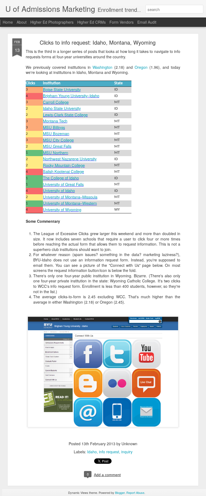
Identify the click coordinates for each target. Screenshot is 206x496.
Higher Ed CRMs (91, 22)
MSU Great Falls (57, 146)
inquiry (127, 451)
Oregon (141, 67)
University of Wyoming (62, 209)
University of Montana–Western (70, 203)
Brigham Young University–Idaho (71, 95)
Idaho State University (62, 108)
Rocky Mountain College (64, 165)
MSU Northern (55, 152)
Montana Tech (55, 121)
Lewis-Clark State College (65, 114)
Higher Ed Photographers (51, 22)
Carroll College (56, 102)
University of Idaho (59, 190)
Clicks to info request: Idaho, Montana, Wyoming (98, 42)
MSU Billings (54, 127)
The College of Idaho (61, 178)
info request (109, 451)
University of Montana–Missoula (70, 197)
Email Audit (146, 22)
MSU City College (58, 140)
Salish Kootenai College (63, 171)
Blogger (120, 492)
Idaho (92, 451)
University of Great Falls (63, 184)
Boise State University (62, 89)
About (22, 22)
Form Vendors (121, 22)
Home (8, 22)
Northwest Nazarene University (70, 158)
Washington (102, 67)
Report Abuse (135, 492)
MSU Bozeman (56, 133)
